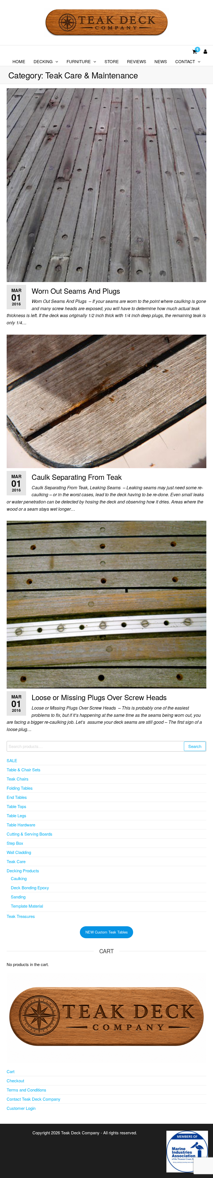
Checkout (15, 1080)
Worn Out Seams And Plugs (76, 290)
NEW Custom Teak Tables (106, 932)
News (160, 61)
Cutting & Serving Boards (29, 834)
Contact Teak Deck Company (33, 1099)
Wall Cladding (19, 852)
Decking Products (23, 870)
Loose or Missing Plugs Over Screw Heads (99, 697)
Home (18, 61)
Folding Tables (20, 788)
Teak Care (16, 861)
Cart (10, 1071)
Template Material (27, 906)
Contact (185, 61)
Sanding (18, 897)
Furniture (79, 61)
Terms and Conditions (26, 1090)
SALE (12, 760)
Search (194, 746)
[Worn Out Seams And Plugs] (106, 184)
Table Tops (16, 806)
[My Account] (205, 51)
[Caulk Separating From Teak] (106, 401)
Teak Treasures (21, 916)
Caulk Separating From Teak (77, 476)
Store (112, 61)
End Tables (17, 797)
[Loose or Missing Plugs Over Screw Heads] (106, 604)
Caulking (19, 878)
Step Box (15, 843)
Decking (43, 61)
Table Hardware (21, 825)
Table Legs (16, 815)
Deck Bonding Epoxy (30, 887)
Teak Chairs (18, 779)
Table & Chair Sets (23, 769)
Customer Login (21, 1108)
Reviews (136, 61)
